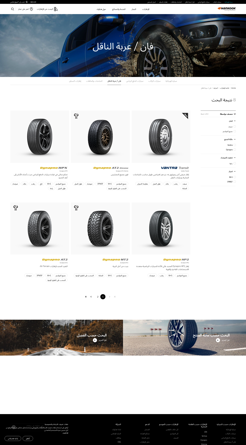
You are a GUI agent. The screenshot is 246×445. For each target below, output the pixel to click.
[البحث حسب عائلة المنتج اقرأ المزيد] (184, 320)
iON (205, 432)
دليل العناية (146, 437)
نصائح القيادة (145, 433)
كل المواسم (174, 433)
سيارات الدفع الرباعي (204, 2)
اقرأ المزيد (65, 433)
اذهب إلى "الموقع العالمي (17, 2)
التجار (134, 9)
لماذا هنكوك (116, 429)
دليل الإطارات (145, 442)
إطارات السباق (163, 2)
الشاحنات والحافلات (176, 2)
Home (233, 88)
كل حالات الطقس (172, 429)
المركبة (216, 88)
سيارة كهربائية (229, 2)
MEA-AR (33, 2)
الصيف (175, 437)
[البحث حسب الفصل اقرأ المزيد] (61, 320)
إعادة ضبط (204, 114)
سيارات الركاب (217, 2)
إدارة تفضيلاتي (13, 438)
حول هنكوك (101, 9)
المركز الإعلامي (116, 433)
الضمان (147, 429)
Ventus (204, 436)
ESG (119, 442)
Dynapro (204, 440)
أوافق (28, 438)
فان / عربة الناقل (189, 2)
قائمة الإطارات (224, 88)
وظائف (118, 437)
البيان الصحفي (151, 2)
